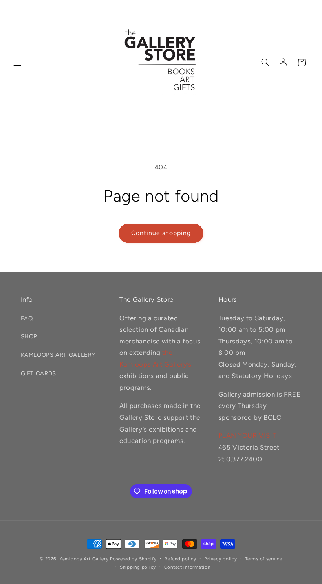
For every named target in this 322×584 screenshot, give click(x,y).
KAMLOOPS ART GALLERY (58, 354)
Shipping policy (138, 567)
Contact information (187, 567)
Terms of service (263, 559)
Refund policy (180, 559)
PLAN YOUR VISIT (247, 435)
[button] (17, 62)
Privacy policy (220, 559)
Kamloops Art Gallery (84, 559)
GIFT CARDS (38, 373)
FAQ (27, 318)
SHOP (29, 336)
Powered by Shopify (133, 559)
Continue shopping (161, 233)
